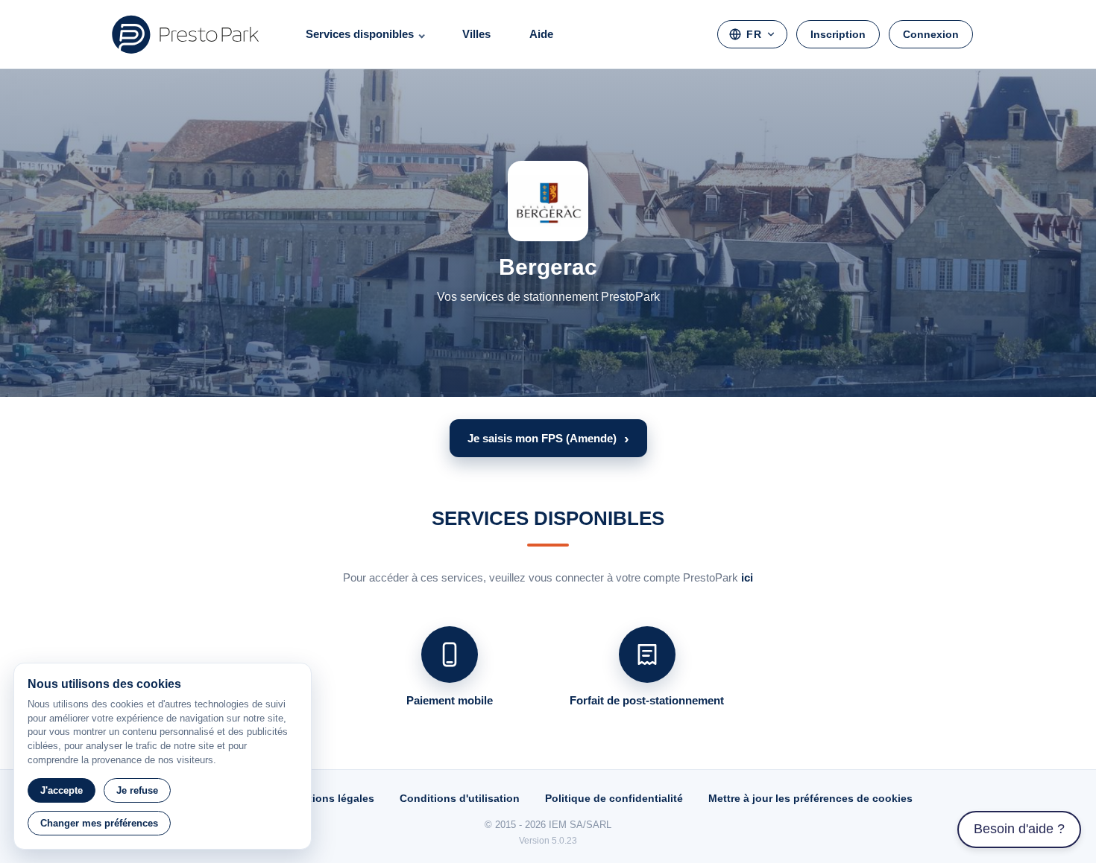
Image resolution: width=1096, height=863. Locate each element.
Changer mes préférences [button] (99, 823)
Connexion (931, 34)
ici (747, 577)
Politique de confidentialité (614, 798)
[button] (548, 438)
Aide (541, 34)
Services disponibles (360, 34)
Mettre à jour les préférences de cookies (810, 798)
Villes (476, 34)
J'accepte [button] (61, 790)
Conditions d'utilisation (460, 798)
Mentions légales (330, 798)
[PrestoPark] (185, 34)
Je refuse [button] (137, 790)
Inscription (838, 34)
